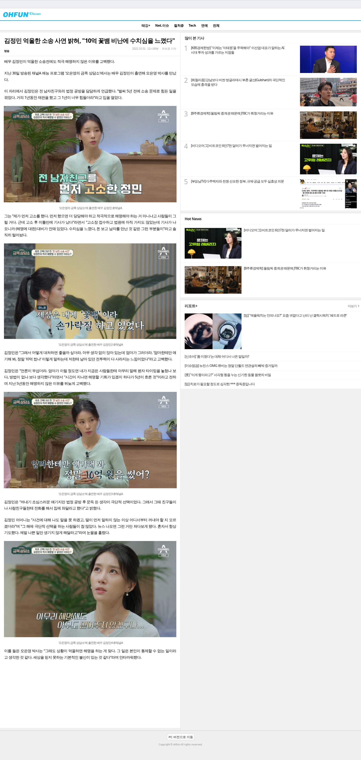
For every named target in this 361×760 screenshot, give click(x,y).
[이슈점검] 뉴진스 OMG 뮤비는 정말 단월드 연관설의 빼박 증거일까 (231, 365)
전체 (216, 25)
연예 (204, 25)
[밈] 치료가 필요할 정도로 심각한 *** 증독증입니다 (220, 384)
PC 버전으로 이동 (181, 737)
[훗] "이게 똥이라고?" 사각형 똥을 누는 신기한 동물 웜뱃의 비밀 (228, 374)
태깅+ (146, 25)
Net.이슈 (162, 25)
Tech (192, 25)
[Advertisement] (125, 697)
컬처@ (179, 25)
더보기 (352, 306)
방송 (6, 51)
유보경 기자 (169, 48)
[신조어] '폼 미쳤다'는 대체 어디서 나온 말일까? (217, 356)
